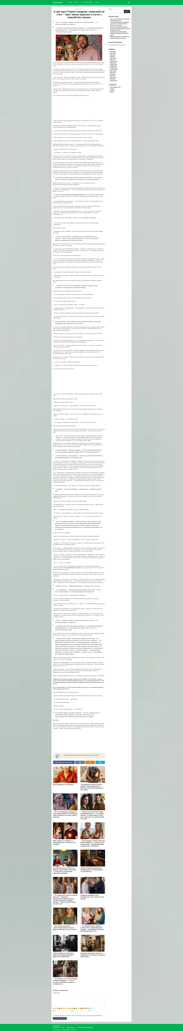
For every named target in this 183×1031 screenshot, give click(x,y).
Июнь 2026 (112, 54)
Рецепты (77, 2)
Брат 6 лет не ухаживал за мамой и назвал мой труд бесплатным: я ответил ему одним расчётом (120, 28)
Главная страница (79, 8)
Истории (69, 2)
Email (72, 1010)
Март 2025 (112, 79)
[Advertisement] (79, 108)
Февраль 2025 (113, 80)
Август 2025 (113, 71)
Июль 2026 (112, 53)
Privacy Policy (56, 1027)
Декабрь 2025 (113, 64)
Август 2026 (113, 51)
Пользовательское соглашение (85, 1027)
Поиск (110, 9)
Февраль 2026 (113, 61)
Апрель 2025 (113, 77)
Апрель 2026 (113, 58)
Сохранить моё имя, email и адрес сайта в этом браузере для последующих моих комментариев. (78, 1015)
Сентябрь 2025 (113, 69)
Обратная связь (71, 1027)
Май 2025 (112, 75)
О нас (63, 1027)
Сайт (89, 1010)
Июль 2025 (112, 72)
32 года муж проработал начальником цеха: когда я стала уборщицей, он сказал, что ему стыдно (119, 23)
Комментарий (56, 992)
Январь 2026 (113, 62)
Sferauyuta (57, 2)
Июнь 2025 (112, 74)
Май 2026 (112, 56)
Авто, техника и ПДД (87, 2)
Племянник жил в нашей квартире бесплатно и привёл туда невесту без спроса (119, 33)
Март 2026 (112, 59)
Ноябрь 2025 (113, 66)
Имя (54, 1010)
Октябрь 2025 (113, 67)
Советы (97, 2)
